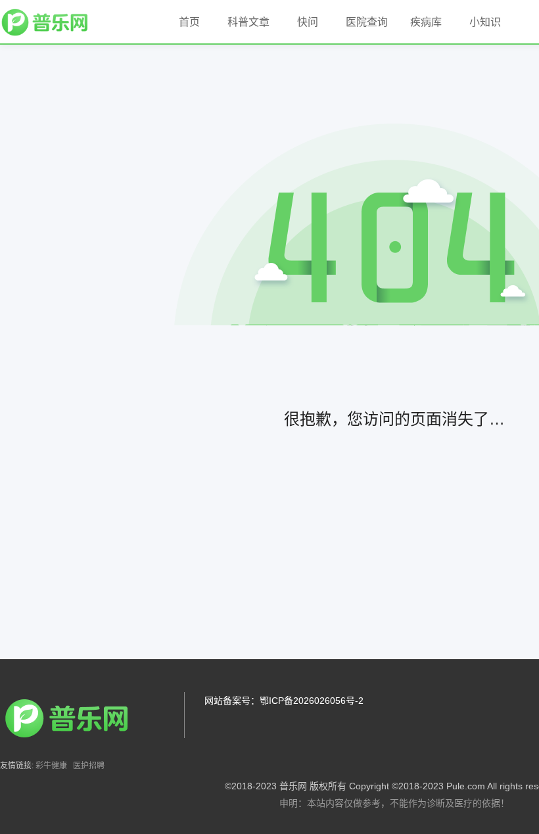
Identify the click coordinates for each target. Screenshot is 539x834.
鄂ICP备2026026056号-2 (311, 700)
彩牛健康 (51, 765)
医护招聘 (89, 765)
